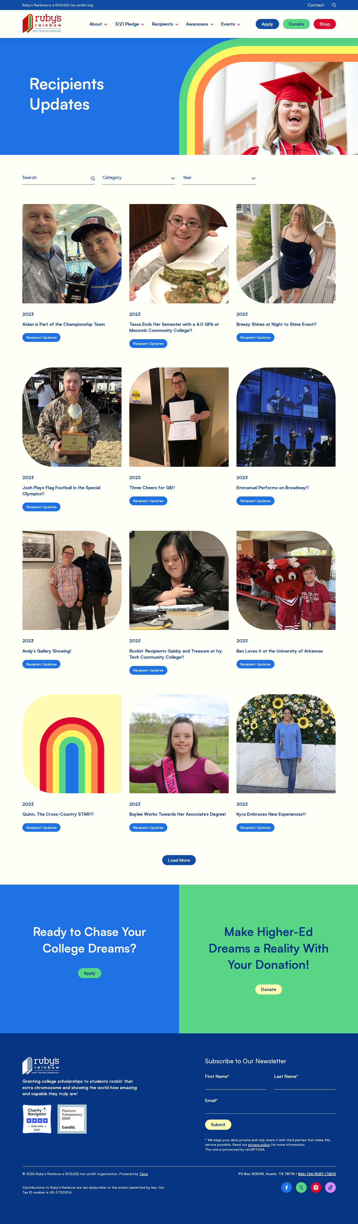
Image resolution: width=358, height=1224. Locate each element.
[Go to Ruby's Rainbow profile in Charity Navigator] (37, 1119)
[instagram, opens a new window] (316, 1187)
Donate (268, 989)
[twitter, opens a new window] (301, 1187)
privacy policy (259, 1144)
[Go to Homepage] (41, 24)
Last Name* (286, 1076)
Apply (89, 973)
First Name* (217, 1076)
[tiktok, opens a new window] (330, 1187)
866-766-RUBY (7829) (317, 1174)
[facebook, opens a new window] (286, 1187)
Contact (316, 5)
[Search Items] (334, 5)
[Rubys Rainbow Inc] (72, 1119)
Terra (144, 1174)
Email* (211, 1100)
